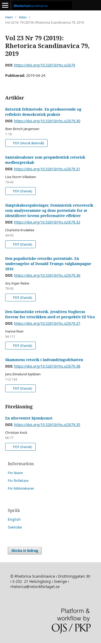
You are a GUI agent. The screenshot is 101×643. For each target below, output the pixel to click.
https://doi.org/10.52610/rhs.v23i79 (44, 65)
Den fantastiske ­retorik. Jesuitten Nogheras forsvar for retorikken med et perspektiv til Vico (50, 314)
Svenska (15, 527)
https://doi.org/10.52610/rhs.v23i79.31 (47, 168)
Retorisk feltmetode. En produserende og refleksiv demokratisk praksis (43, 112)
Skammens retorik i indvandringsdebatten (44, 359)
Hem (9, 17)
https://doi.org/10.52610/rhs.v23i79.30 (47, 120)
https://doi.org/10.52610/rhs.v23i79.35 (47, 424)
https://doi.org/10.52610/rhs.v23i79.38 (47, 366)
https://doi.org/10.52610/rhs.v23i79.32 (47, 222)
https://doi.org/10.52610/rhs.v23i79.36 (47, 275)
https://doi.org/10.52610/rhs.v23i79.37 (47, 323)
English (14, 519)
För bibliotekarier (21, 488)
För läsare (15, 472)
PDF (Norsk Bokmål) (28, 143)
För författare (18, 480)
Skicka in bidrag (24, 550)
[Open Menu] (5, 5)
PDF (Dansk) (22, 191)
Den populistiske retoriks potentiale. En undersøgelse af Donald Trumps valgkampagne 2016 (48, 263)
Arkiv (23, 17)
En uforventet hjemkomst (29, 418)
